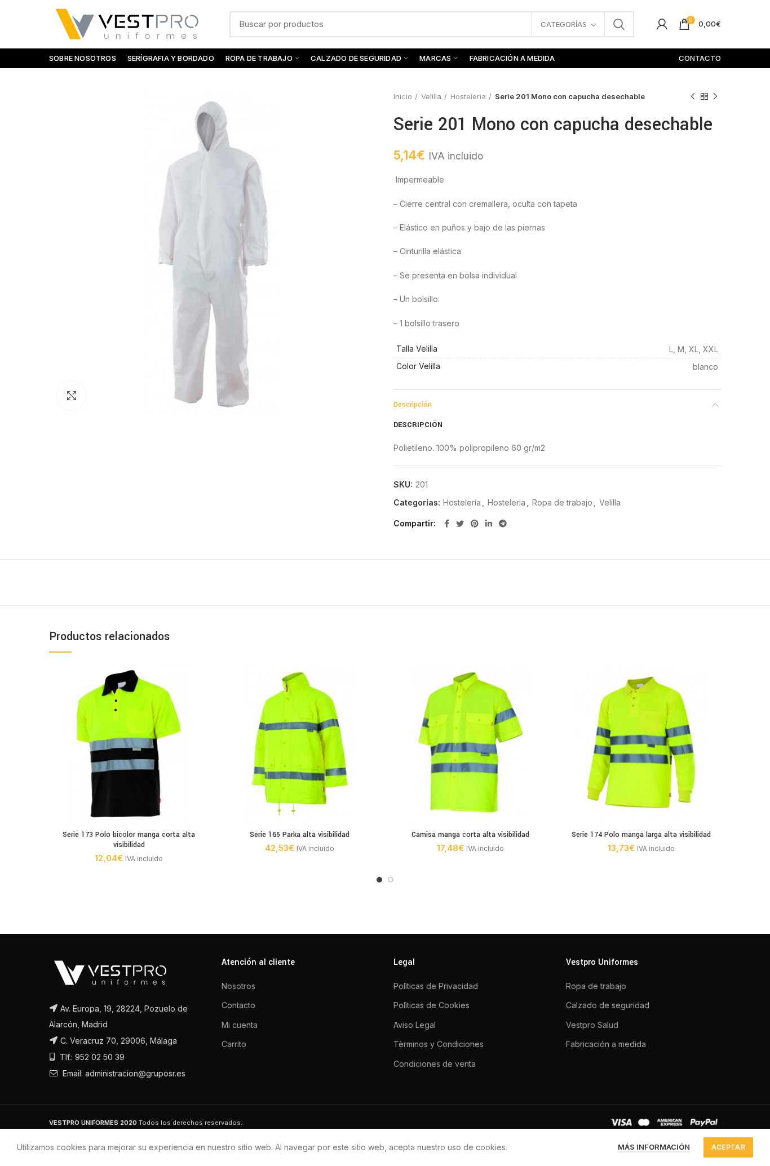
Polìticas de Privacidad (435, 986)
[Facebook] (447, 523)
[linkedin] (488, 523)
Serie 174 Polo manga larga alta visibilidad (641, 835)
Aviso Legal (414, 1025)
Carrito (234, 1044)
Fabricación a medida (606, 1044)
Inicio (402, 96)
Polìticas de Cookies (431, 1005)
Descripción (412, 405)
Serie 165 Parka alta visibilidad (299, 835)
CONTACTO (700, 58)
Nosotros (238, 986)
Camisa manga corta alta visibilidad (470, 835)
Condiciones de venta (434, 1064)
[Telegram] (502, 523)
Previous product (692, 96)
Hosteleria (468, 96)
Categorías (564, 24)
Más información (654, 1146)
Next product (715, 96)
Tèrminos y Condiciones (438, 1044)
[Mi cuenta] (662, 24)
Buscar (619, 24)
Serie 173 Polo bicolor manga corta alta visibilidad (129, 840)
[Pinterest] (474, 523)
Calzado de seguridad (607, 1005)
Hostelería (462, 502)
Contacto (238, 1005)
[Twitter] (460, 523)
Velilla (431, 96)
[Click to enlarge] (71, 396)
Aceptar (728, 1147)
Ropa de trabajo (562, 502)
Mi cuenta (240, 1025)
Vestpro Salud (592, 1025)
